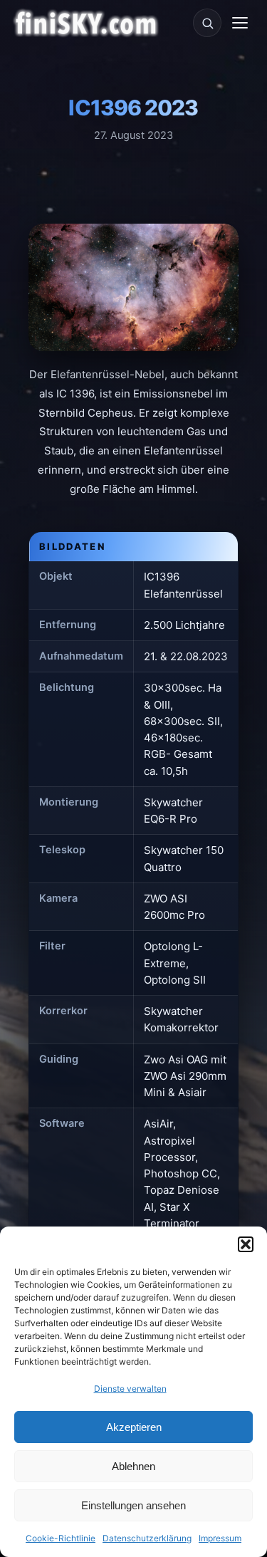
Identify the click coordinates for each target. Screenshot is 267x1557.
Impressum (220, 1538)
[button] (246, 1244)
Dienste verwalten (130, 1388)
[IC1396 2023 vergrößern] (133, 288)
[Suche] (207, 23)
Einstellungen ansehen (133, 1505)
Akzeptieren (134, 1427)
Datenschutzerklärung (147, 1538)
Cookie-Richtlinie (60, 1538)
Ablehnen (133, 1466)
